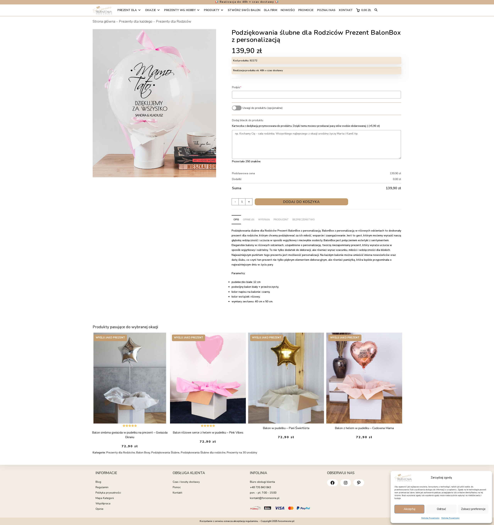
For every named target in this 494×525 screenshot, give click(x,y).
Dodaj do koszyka (301, 202)
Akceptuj (409, 509)
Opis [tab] (236, 219)
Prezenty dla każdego (135, 21)
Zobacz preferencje (473, 509)
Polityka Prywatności (430, 518)
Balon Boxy (143, 452)
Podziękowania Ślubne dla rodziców (203, 452)
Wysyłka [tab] (264, 219)
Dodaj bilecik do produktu (247, 120)
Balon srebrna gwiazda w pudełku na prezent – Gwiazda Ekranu (129, 434)
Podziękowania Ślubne (165, 452)
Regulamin (102, 487)
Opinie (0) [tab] (248, 219)
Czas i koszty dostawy (186, 482)
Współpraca (103, 503)
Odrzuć (441, 509)
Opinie (99, 509)
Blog (98, 482)
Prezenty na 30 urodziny (242, 452)
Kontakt (177, 493)
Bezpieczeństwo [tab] (304, 219)
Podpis (242, 87)
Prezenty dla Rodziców (173, 21)
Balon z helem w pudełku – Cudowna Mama (364, 428)
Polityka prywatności (108, 493)
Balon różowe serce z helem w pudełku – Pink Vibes (208, 432)
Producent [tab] (281, 219)
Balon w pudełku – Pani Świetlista (286, 428)
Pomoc (177, 487)
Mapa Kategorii (105, 498)
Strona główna (104, 21)
